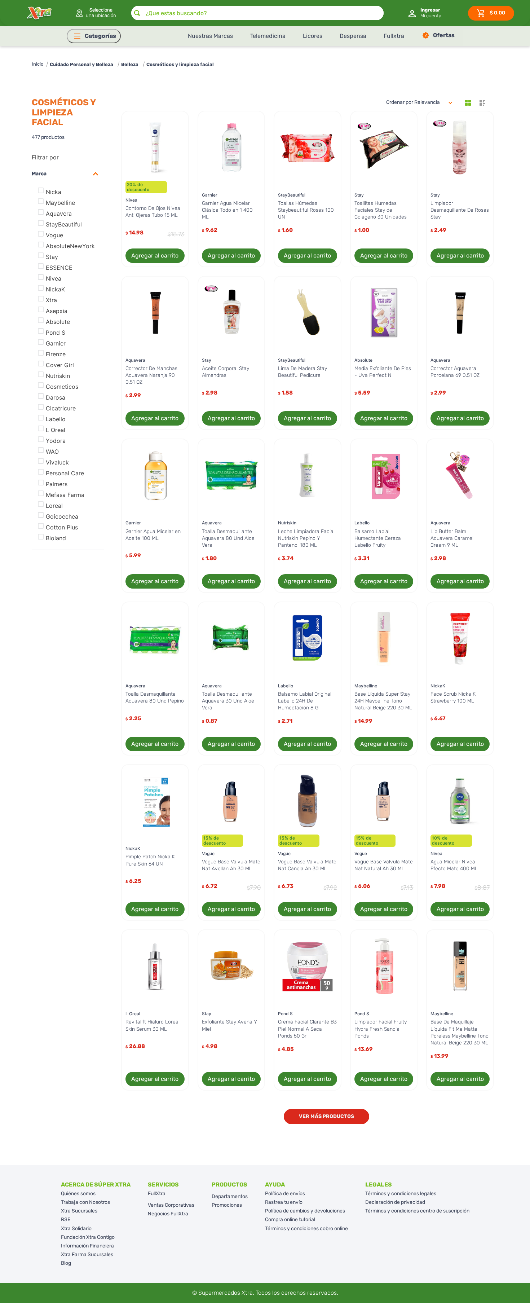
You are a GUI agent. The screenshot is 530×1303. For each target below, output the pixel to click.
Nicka (53, 191)
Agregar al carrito (154, 255)
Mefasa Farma (65, 494)
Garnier (56, 343)
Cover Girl (60, 365)
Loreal (54, 505)
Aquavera (59, 213)
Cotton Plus (62, 527)
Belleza (129, 64)
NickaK (55, 289)
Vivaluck (57, 462)
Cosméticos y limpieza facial (180, 64)
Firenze (56, 354)
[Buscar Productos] (137, 13)
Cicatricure (61, 408)
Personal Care (65, 473)
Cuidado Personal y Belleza (81, 64)
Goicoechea (62, 516)
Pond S (55, 332)
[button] (95, 13)
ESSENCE (59, 267)
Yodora (56, 440)
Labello (56, 419)
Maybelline (60, 202)
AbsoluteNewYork (70, 246)
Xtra (51, 300)
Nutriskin (58, 375)
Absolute (58, 321)
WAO (52, 451)
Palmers (56, 484)
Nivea (53, 278)
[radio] (468, 103)
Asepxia (56, 310)
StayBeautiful (64, 224)
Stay (52, 256)
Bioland (56, 538)
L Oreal (55, 429)
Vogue (54, 235)
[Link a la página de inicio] (37, 64)
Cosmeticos (62, 386)
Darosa (55, 397)
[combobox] (257, 13)
